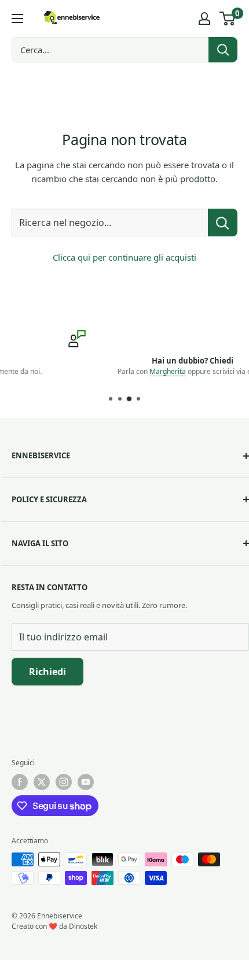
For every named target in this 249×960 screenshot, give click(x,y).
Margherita (118, 371)
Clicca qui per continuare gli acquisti (124, 257)
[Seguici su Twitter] (42, 782)
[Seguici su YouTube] (86, 782)
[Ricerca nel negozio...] (222, 222)
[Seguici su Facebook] (20, 782)
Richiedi (47, 671)
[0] (228, 18)
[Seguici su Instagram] (64, 782)
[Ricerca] (222, 49)
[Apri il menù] (17, 18)
